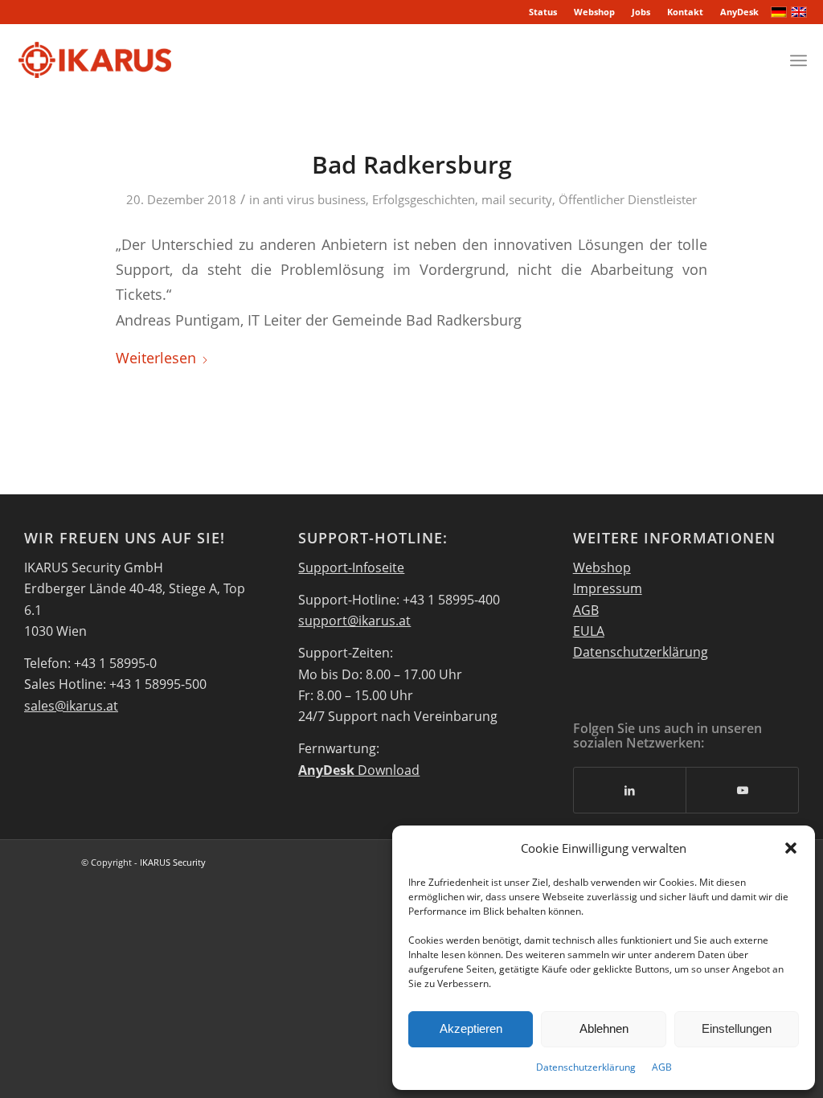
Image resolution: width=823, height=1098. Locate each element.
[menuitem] (543, 12)
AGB (662, 1067)
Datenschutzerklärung (586, 1067)
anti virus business (314, 199)
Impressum (607, 588)
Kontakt (685, 12)
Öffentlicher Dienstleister (628, 199)
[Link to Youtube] (742, 790)
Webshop (594, 12)
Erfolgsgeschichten (423, 199)
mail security (516, 199)
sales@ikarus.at (71, 706)
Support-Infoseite (351, 567)
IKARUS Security (173, 862)
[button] (791, 848)
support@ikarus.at (354, 620)
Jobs (641, 12)
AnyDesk (739, 12)
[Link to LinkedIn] (630, 790)
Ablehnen (604, 1028)
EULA (588, 631)
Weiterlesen (156, 357)
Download (359, 770)
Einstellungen (737, 1028)
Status (543, 12)
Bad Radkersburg (412, 164)
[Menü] (798, 60)
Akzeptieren (471, 1028)
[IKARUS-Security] (94, 60)
